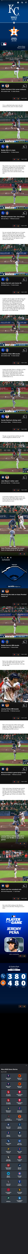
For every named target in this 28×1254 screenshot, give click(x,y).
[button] (14, 1038)
